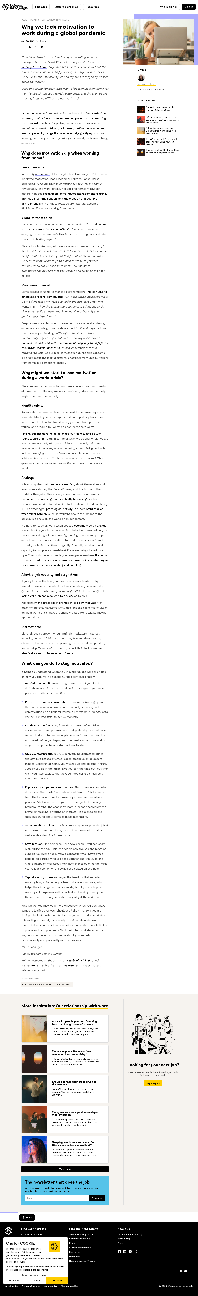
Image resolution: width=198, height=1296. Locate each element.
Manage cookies (69, 1286)
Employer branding (79, 1238)
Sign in (189, 6)
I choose (35, 1280)
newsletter (71, 965)
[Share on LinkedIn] (42, 47)
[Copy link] (23, 47)
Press (120, 1243)
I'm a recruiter (168, 6)
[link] (146, 84)
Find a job (41, 6)
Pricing (73, 1243)
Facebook (73, 960)
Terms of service (31, 1286)
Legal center (50, 1286)
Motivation (28, 113)
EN (185, 1271)
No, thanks (14, 1280)
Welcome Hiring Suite (81, 1234)
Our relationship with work (55, 20)
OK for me (57, 1280)
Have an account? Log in (82, 1261)
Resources (92, 6)
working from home (34, 67)
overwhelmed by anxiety (90, 525)
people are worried (61, 484)
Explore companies (66, 6)
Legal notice (11, 1286)
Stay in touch (33, 843)
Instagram (27, 965)
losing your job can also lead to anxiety (47, 595)
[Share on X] (36, 47)
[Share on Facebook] (30, 47)
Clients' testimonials (80, 1247)
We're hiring (124, 1238)
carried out (42, 174)
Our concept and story (130, 1234)
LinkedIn (86, 960)
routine (45, 725)
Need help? (75, 1256)
